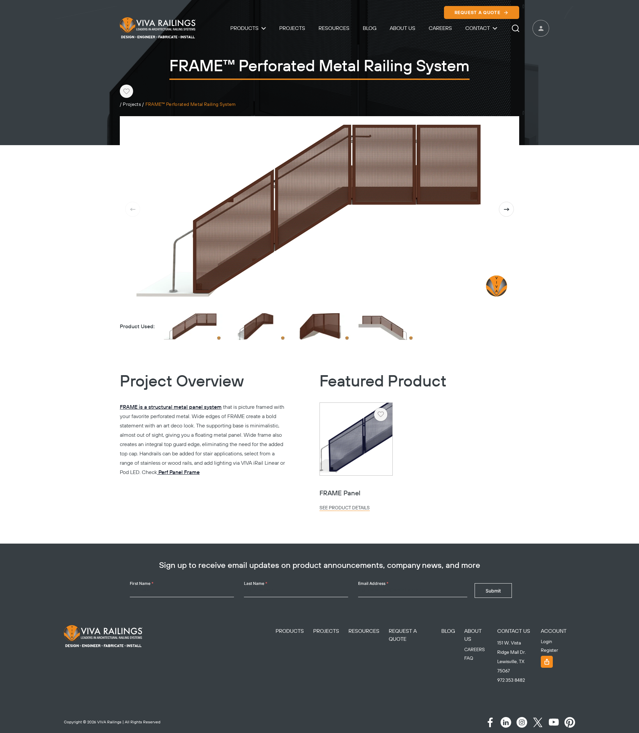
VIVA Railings (109, 722)
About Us (402, 28)
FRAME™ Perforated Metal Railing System (190, 105)
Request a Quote (478, 12)
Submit (493, 591)
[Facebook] (490, 722)
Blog (369, 28)
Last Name (255, 583)
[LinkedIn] (506, 722)
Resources (334, 28)
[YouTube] (553, 722)
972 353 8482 (511, 680)
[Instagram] (522, 722)
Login (546, 642)
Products (244, 28)
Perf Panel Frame (178, 472)
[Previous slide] (132, 209)
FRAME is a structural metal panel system (171, 407)
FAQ (468, 658)
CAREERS (474, 650)
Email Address (373, 583)
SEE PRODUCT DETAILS (345, 508)
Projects (292, 28)
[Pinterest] (569, 722)
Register (549, 650)
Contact (477, 28)
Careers (440, 28)
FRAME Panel (340, 493)
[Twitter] (537, 722)
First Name (141, 583)
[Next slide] (506, 209)
